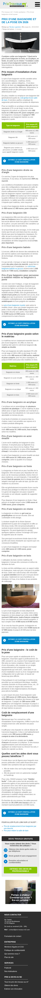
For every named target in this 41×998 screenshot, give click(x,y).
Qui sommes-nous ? (12, 954)
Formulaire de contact (12, 936)
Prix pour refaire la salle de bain (16, 831)
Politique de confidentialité (14, 950)
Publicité (7, 968)
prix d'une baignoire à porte (14, 305)
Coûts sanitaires (19, 12)
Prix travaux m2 (7, 12)
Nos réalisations (10, 971)
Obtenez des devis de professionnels (20, 870)
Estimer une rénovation (13, 989)
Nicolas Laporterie (15, 27)
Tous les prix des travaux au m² (16, 982)
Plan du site (9, 957)
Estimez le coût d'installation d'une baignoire (21, 161)
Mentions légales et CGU (14, 947)
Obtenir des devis (11, 985)
